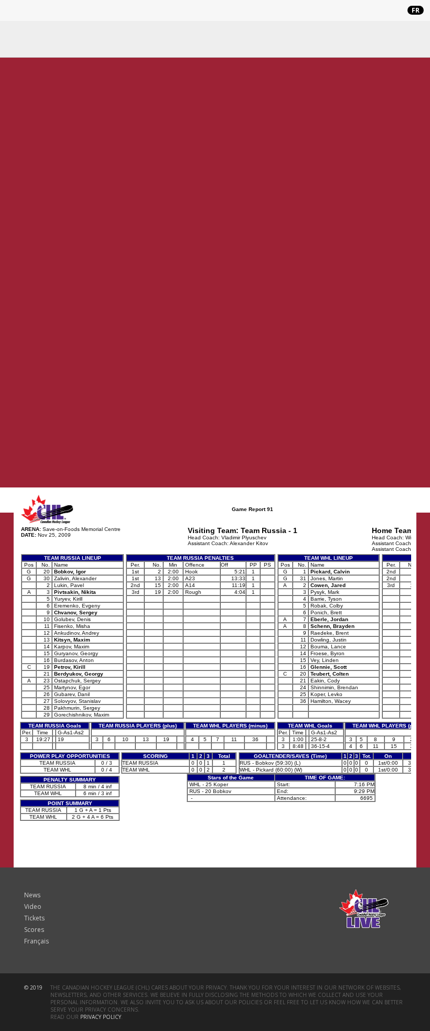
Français (36, 941)
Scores (34, 929)
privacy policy (100, 1017)
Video (32, 906)
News (32, 895)
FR (416, 10)
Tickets (34, 918)
